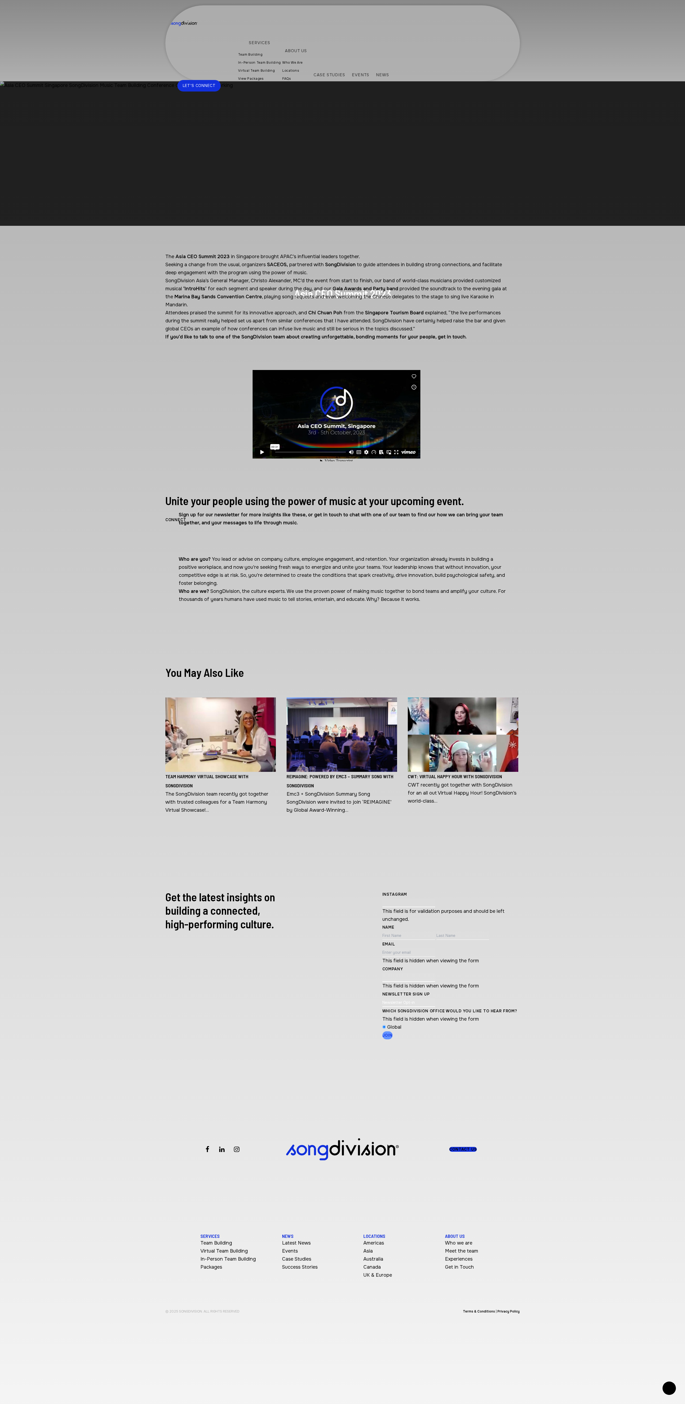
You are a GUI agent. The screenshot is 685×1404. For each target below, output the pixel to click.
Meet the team (461, 1251)
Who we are (458, 1243)
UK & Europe (377, 1275)
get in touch (452, 337)
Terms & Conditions (479, 1311)
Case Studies (296, 1259)
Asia (368, 1251)
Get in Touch (459, 1267)
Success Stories (300, 1267)
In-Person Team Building (228, 1259)
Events (290, 1251)
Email (388, 944)
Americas (373, 1243)
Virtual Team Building (224, 1251)
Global (394, 1027)
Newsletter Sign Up (406, 994)
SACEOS (277, 265)
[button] (463, 1149)
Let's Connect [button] (199, 85)
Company (392, 969)
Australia (373, 1259)
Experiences (459, 1259)
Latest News (296, 1243)
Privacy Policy (508, 1311)
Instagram (394, 894)
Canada (372, 1267)
